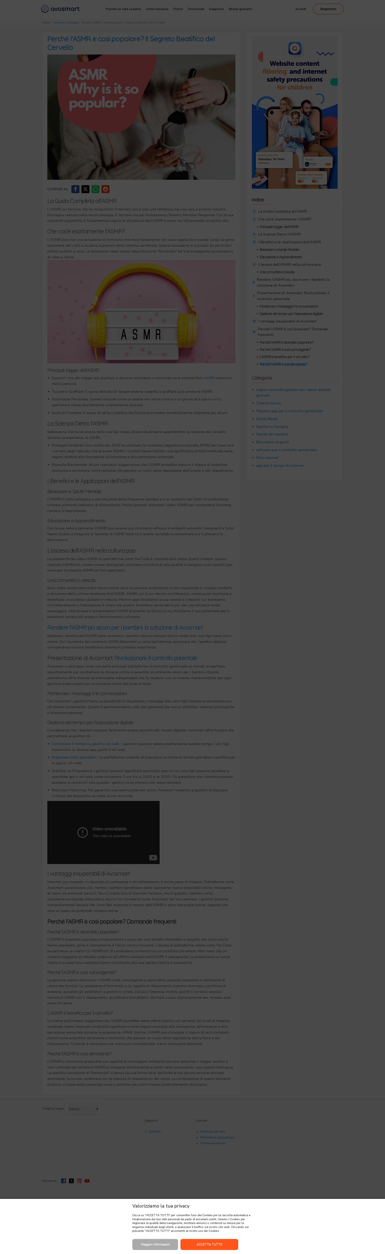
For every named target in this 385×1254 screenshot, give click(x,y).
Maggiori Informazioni (155, 1244)
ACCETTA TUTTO (209, 1244)
